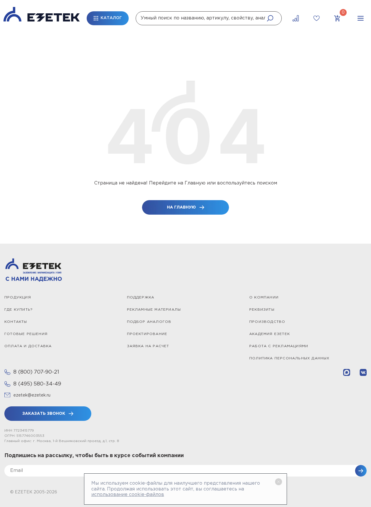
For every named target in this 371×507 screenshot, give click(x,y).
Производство (267, 321)
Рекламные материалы (154, 309)
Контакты (15, 321)
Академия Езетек (269, 334)
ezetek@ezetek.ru (31, 395)
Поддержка (140, 297)
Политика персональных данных (289, 358)
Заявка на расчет (148, 346)
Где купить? (18, 309)
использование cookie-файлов (127, 494)
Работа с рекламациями (278, 346)
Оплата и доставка (28, 346)
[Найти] (270, 18)
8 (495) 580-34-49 (37, 384)
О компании (264, 297)
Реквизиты (261, 309)
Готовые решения (26, 334)
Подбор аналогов (149, 321)
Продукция (17, 297)
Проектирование (147, 334)
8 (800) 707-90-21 (36, 372)
